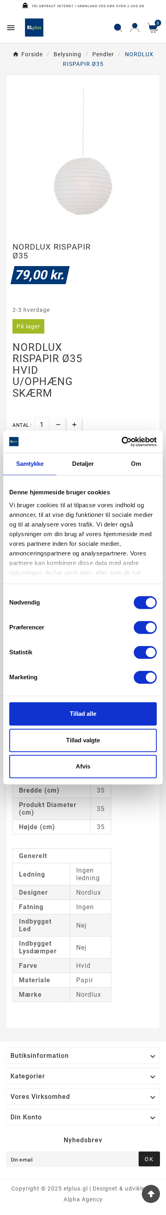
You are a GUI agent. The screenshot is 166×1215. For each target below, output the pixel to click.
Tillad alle (83, 713)
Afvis (83, 766)
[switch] (145, 627)
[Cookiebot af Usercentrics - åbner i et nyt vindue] (121, 441)
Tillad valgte (83, 740)
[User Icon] (134, 27)
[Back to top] (151, 1194)
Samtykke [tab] (30, 463)
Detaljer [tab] (83, 463)
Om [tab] (136, 463)
